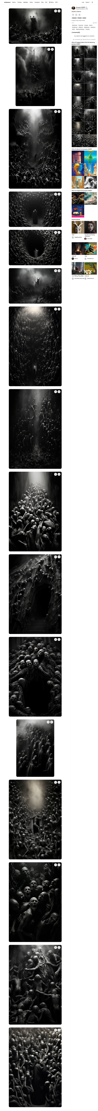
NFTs (56, 2)
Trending (19, 2)
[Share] (79, 14)
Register (87, 2)
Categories (37, 2)
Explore (14, 2)
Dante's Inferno (76, 11)
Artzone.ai (7, 2)
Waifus (52, 2)
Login (83, 2)
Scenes (84, 18)
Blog (42, 2)
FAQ (46, 2)
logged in (85, 36)
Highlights (25, 2)
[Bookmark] (59, 11)
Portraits (79, 18)
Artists (31, 2)
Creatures (74, 18)
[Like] (55, 11)
